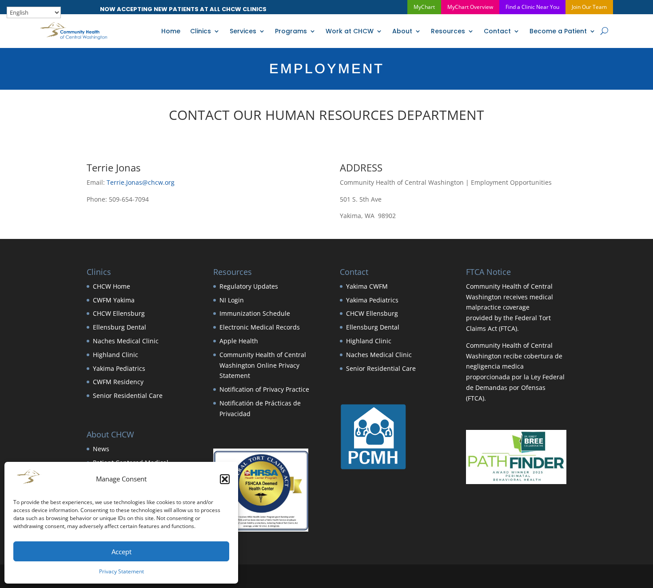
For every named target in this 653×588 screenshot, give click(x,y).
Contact (497, 31)
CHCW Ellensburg (119, 313)
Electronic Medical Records (259, 327)
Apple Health (238, 341)
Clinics (200, 31)
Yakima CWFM (367, 286)
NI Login (231, 300)
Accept (121, 551)
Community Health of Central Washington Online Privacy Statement (262, 365)
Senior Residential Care (128, 395)
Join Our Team (589, 7)
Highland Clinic (115, 354)
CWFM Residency (118, 381)
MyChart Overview (470, 7)
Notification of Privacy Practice (264, 389)
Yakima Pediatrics (119, 368)
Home (170, 31)
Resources (448, 31)
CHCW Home (111, 286)
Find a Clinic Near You (532, 7)
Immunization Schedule (254, 313)
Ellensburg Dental (119, 327)
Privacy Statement (121, 571)
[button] (224, 479)
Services (243, 31)
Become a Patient (558, 31)
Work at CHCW (350, 31)
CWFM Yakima (114, 300)
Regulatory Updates (248, 286)
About (402, 31)
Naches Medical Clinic (126, 341)
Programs (291, 31)
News (101, 449)
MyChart (424, 7)
